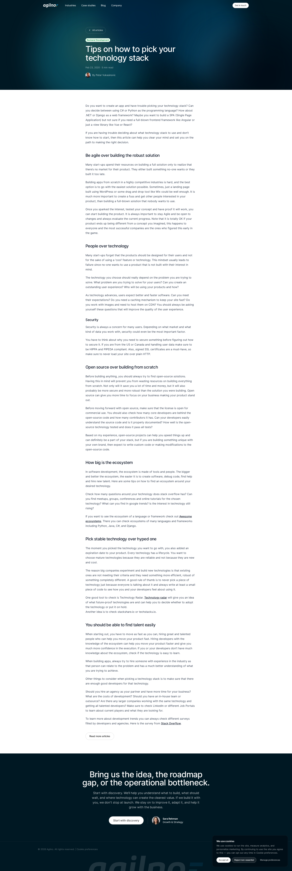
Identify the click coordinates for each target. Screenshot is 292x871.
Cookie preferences (87, 849)
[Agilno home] (50, 5)
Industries (70, 5)
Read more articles (99, 736)
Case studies (88, 5)
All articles (97, 30)
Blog (103, 5)
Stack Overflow (171, 723)
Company (116, 5)
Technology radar (155, 597)
